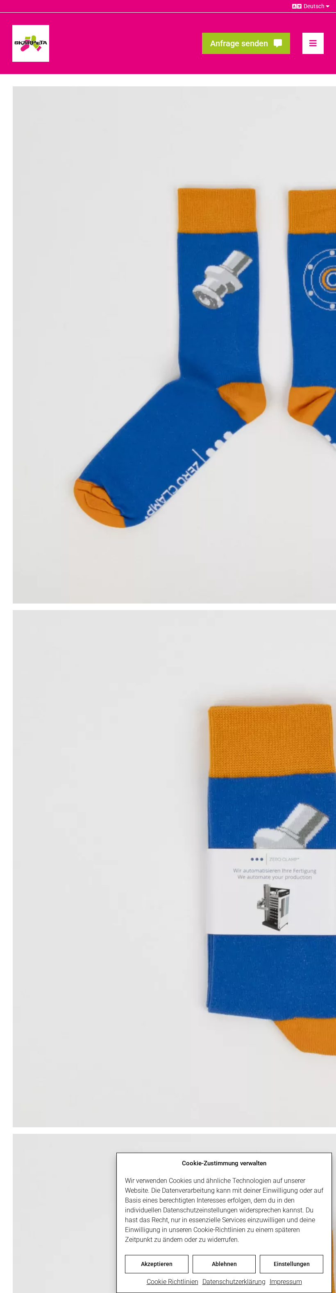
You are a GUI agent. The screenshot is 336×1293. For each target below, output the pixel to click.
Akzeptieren (157, 1264)
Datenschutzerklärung (234, 1282)
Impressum (286, 1282)
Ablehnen (224, 1264)
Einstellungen (292, 1264)
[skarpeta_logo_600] (30, 28)
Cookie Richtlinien (172, 1282)
